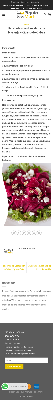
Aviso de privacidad (12, 343)
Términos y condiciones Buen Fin (18, 350)
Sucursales (25, 2)
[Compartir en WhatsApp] (13, 233)
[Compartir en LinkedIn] (39, 233)
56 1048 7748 (13, 336)
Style (26, 24)
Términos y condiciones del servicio (19, 347)
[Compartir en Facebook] (19, 233)
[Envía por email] (29, 233)
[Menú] (4, 14)
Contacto (35, 2)
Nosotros (15, 2)
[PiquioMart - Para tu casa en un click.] (26, 14)
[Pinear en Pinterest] (34, 233)
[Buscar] (45, 14)
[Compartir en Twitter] (24, 233)
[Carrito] (49, 15)
